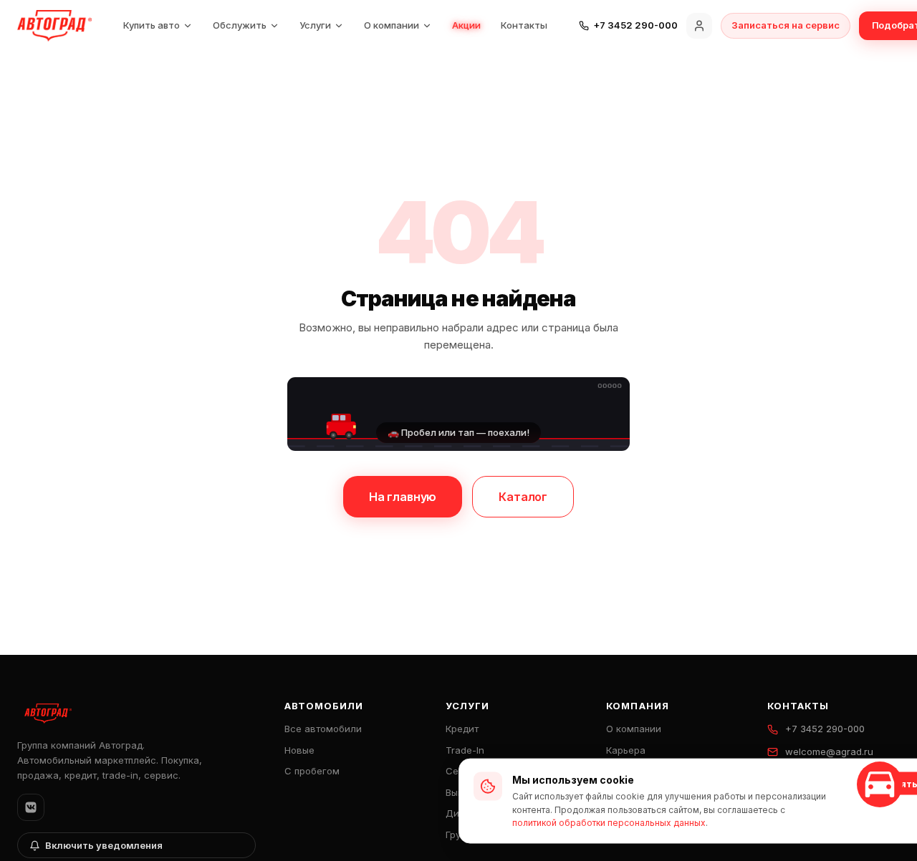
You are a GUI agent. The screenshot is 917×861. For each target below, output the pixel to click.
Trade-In (465, 750)
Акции (466, 25)
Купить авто (151, 25)
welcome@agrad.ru (829, 751)
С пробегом (312, 771)
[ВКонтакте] (30, 807)
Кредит (462, 728)
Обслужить (240, 25)
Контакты (524, 25)
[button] (458, 413)
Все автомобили (323, 728)
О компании (391, 25)
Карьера (625, 750)
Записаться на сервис (785, 25)
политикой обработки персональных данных (609, 822)
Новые (299, 750)
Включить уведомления (104, 845)
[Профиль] (699, 26)
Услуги (315, 25)
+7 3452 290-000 (825, 728)
